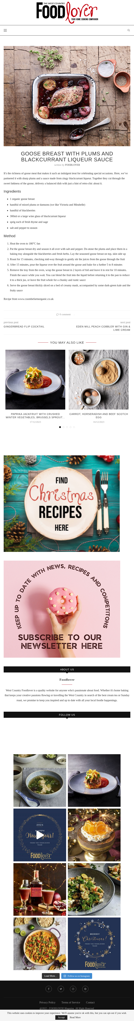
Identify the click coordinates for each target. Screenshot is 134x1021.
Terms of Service (70, 1002)
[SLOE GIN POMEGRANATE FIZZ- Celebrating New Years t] (39, 889)
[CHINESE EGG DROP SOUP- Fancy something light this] (39, 780)
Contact (90, 1002)
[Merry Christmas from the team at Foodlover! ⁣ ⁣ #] (94, 943)
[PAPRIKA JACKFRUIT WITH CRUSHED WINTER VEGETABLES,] (94, 780)
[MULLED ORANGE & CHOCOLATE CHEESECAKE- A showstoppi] (94, 835)
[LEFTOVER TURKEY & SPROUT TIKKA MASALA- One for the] (39, 943)
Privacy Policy (47, 1002)
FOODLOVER (72, 165)
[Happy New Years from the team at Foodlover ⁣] (39, 835)
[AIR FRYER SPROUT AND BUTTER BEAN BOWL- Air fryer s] (94, 889)
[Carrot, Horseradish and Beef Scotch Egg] (99, 380)
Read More (75, 1017)
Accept (61, 1017)
